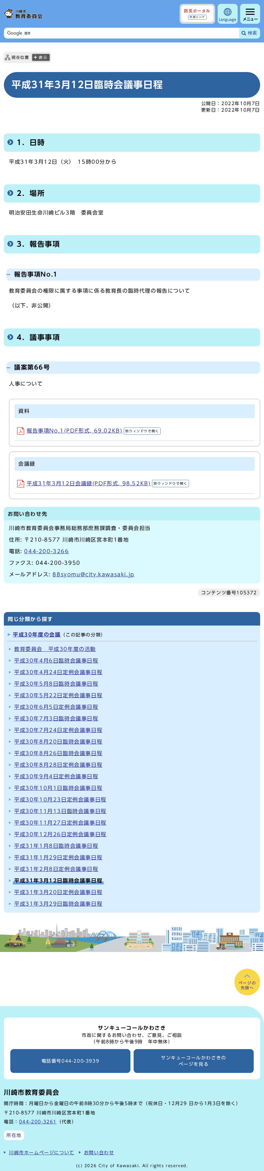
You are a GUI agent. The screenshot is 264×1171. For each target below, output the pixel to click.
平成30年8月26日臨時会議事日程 (58, 753)
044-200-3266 (46, 551)
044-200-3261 (38, 1121)
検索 (252, 33)
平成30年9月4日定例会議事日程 (56, 776)
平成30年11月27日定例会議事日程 (60, 822)
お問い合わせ (99, 1152)
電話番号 (70, 1061)
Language (227, 19)
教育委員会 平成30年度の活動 (55, 649)
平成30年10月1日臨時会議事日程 (58, 788)
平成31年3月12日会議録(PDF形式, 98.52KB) (107, 483)
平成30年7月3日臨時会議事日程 (56, 718)
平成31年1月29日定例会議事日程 (58, 857)
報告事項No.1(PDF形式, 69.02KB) (93, 430)
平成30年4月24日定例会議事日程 (58, 672)
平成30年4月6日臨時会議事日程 (56, 660)
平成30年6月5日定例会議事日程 (56, 706)
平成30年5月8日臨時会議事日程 (56, 683)
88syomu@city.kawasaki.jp (93, 574)
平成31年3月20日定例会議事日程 (58, 892)
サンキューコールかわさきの (193, 1061)
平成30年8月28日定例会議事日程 (58, 764)
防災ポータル (197, 13)
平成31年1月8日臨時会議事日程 (56, 845)
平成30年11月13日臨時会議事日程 (60, 811)
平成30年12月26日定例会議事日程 (60, 834)
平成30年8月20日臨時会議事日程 (58, 741)
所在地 (14, 1135)
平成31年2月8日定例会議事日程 (56, 869)
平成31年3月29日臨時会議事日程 (58, 903)
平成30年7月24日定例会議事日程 (58, 730)
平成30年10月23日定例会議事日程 (60, 799)
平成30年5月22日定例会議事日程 (58, 695)
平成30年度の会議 (37, 634)
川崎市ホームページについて (41, 1152)
